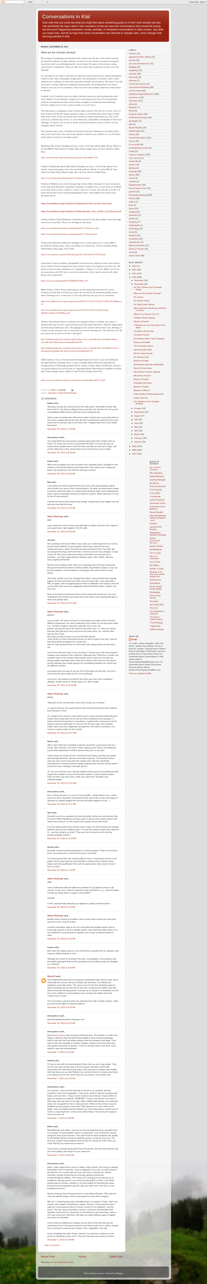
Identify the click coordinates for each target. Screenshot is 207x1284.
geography (133, 121)
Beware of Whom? (142, 390)
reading (132, 212)
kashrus (132, 165)
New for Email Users (143, 368)
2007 (134, 454)
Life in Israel (155, 553)
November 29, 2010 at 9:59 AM (61, 532)
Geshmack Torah (157, 503)
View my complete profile (140, 673)
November (139, 284)
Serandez (154, 601)
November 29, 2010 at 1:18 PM (61, 870)
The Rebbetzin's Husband (157, 612)
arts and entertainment (139, 64)
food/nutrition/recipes (67, 393)
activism (132, 53)
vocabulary (134, 239)
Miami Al (51, 976)
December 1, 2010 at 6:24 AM (60, 1052)
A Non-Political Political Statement (148, 394)
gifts (131, 124)
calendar (133, 74)
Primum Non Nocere (155, 597)
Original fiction (135, 185)
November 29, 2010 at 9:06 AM (61, 474)
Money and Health (142, 342)
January (138, 442)
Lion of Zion (155, 562)
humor (132, 141)
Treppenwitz (155, 626)
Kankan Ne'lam (156, 546)
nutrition (132, 181)
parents (132, 192)
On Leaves (138, 297)
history (132, 134)
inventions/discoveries (138, 148)
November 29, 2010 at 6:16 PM (61, 1007)
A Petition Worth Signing (144, 318)
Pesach (132, 198)
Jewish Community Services (155, 540)
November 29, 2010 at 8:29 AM (61, 453)
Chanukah (133, 77)
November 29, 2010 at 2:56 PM (61, 968)
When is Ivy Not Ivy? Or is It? (146, 314)
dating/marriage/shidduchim (141, 94)
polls (131, 205)
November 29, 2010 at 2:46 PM (61, 939)
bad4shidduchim (157, 476)
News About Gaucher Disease (147, 372)
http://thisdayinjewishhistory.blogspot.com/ (158, 518)
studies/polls (134, 225)
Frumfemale (155, 496)
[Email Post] (72, 390)
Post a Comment (51, 1245)
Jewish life (133, 161)
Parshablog (155, 592)
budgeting (133, 70)
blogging (132, 67)
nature (132, 178)
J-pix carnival (135, 158)
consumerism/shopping (139, 87)
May (136, 427)
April (136, 431)
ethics (131, 104)
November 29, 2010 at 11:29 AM (61, 838)
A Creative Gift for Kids (144, 331)
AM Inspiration (156, 473)
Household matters (137, 138)
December (139, 280)
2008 (134, 450)
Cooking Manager (158, 480)
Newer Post (48, 1256)
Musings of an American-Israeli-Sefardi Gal (157, 574)
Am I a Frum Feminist (155, 468)
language (133, 171)
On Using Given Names (144, 304)
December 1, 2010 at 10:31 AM (61, 1078)
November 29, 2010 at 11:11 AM (61, 804)
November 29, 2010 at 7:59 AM (61, 429)
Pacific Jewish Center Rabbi (156, 588)
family (131, 111)
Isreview (153, 523)
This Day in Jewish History (156, 618)
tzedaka (132, 235)
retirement (133, 215)
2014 (134, 266)
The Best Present (141, 335)
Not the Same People (143, 353)
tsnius (131, 232)
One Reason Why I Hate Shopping (149, 339)
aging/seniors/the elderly (140, 57)
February (138, 438)
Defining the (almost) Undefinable (148, 364)
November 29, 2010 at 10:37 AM (61, 733)
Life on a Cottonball (154, 557)
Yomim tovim (134, 256)
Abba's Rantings (55, 516)
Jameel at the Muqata (156, 528)
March (137, 434)
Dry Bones (154, 483)
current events (135, 91)
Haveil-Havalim (156, 512)
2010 (134, 277)
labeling (132, 168)
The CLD (154, 608)
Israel (131, 151)
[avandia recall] (137, 463)
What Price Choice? (142, 376)
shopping (133, 222)
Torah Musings (156, 623)
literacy (132, 175)
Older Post (116, 1256)
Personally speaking (138, 195)
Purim (131, 208)
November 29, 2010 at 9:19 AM (61, 508)
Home (82, 1256)
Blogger (119, 1273)
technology (134, 229)
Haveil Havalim (135, 128)
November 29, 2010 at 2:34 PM (61, 907)
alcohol (132, 60)
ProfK (134, 639)
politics (132, 202)
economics (133, 97)
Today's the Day (141, 398)
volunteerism (134, 242)
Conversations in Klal (66, 16)
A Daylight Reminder (143, 383)
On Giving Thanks (142, 301)
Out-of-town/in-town (137, 188)
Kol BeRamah (156, 549)
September (139, 412)
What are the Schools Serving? (147, 293)
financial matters (136, 114)
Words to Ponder (136, 249)
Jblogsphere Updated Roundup (158, 534)
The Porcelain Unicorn (143, 346)
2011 (134, 273)
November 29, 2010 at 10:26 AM (61, 685)
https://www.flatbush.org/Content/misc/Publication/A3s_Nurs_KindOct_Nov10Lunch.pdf (81, 211)
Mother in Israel (157, 569)
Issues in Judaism (137, 155)
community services (137, 84)
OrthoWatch (155, 583)
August (137, 416)
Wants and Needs (137, 245)
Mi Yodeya (154, 565)
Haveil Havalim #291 (143, 350)
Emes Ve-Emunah (158, 486)
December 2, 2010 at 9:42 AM (60, 1155)
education (52, 393)
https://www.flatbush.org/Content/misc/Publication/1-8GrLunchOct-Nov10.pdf (76, 203)
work (131, 252)
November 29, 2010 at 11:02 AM (61, 783)
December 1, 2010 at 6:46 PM (60, 1118)
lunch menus (59, 1035)
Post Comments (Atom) (63, 1262)
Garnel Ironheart (157, 500)
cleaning (132, 80)
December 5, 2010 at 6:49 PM (60, 1240)
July (136, 419)
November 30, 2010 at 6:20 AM (61, 1023)
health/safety (134, 131)
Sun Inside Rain (157, 605)
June (136, 423)
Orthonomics (155, 580)
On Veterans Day (141, 357)
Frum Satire (155, 493)
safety (131, 218)
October (138, 408)
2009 (134, 446)
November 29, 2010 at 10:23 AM (61, 603)
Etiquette (133, 107)
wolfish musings (157, 629)
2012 (134, 270)
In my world (134, 144)
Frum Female (156, 490)
